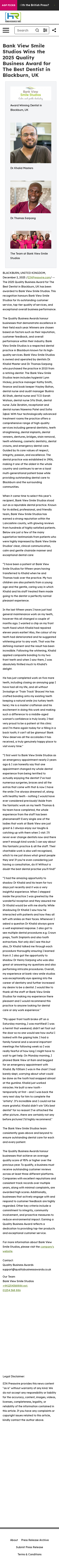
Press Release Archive (35, 1540)
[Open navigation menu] (6, 30)
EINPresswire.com (39, 277)
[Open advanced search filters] (45, 30)
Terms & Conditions (29, 1554)
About (14, 1540)
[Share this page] (54, 30)
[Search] (37, 30)
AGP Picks (8, 5)
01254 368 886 (12, 1290)
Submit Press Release (29, 1547)
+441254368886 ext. (15, 1285)
